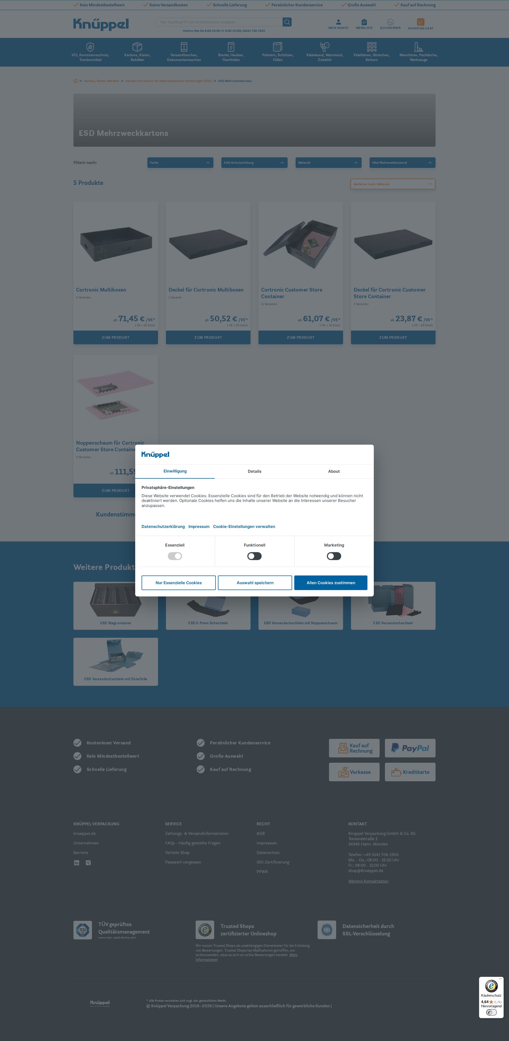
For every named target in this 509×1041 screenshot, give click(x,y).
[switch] (491, 1012)
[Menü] (500, 980)
